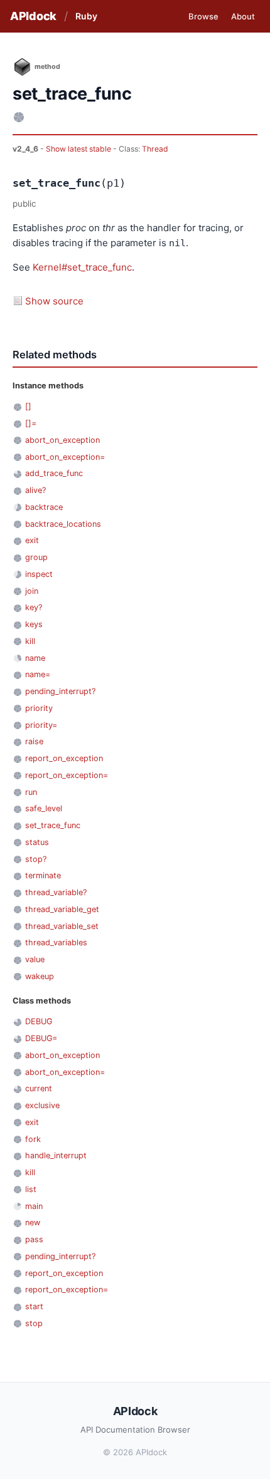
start (34, 1306)
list (30, 1189)
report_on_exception (64, 758)
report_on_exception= (66, 775)
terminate (43, 875)
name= (37, 674)
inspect (39, 574)
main (34, 1206)
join (31, 591)
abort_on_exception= (65, 457)
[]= (30, 423)
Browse (203, 16)
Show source (54, 301)
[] (28, 406)
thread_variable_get (62, 909)
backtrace (44, 507)
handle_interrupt (56, 1155)
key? (33, 607)
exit (32, 540)
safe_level (43, 808)
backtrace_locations (63, 524)
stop (34, 1323)
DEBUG (38, 1021)
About (243, 16)
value (35, 959)
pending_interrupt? (60, 691)
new (32, 1222)
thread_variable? (56, 892)
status (37, 842)
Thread (155, 148)
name (35, 658)
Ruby (86, 16)
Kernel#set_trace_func (82, 267)
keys (34, 624)
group (36, 557)
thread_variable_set (62, 926)
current (38, 1088)
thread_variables (56, 942)
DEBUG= (41, 1038)
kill (30, 641)
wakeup (39, 976)
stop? (35, 859)
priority (39, 708)
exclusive (42, 1105)
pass (34, 1239)
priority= (41, 725)
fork (33, 1139)
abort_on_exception (62, 440)
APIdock (33, 16)
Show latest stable (79, 148)
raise (34, 741)
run (31, 792)
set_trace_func (52, 825)
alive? (35, 490)
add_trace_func (54, 473)
